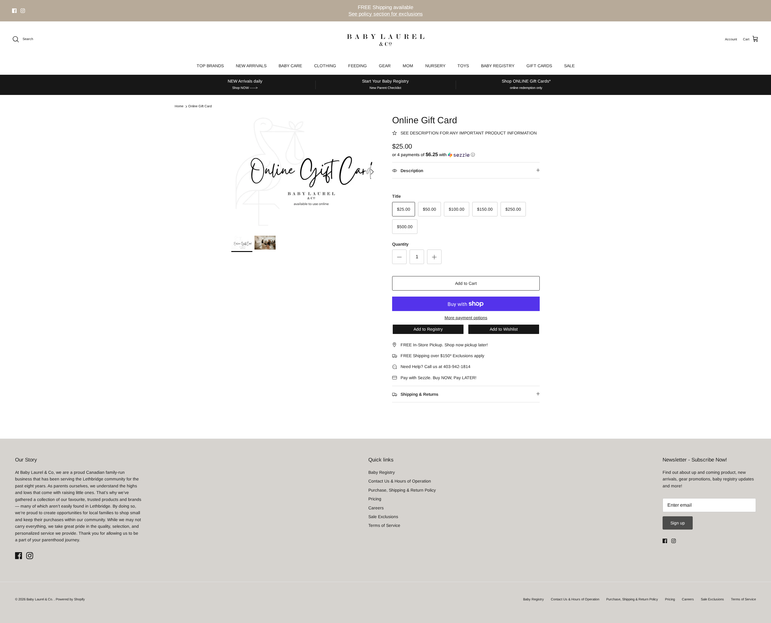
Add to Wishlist (504, 329)
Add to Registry (428, 329)
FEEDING (357, 65)
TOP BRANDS (210, 65)
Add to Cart (466, 283)
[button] (433, 155)
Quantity (400, 244)
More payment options (466, 317)
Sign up (677, 523)
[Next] (372, 171)
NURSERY (435, 65)
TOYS (463, 65)
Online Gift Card (200, 106)
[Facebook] (14, 10)
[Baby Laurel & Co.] (385, 39)
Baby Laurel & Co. (40, 599)
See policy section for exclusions (385, 14)
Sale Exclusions (383, 516)
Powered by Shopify (70, 599)
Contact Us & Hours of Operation (399, 481)
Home (179, 106)
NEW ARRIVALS (251, 65)
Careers (376, 507)
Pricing (374, 498)
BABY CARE (290, 65)
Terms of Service (384, 525)
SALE (569, 65)
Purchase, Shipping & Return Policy (402, 490)
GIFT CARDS (539, 65)
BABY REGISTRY (497, 65)
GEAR (385, 65)
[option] (305, 172)
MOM (408, 65)
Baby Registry (381, 472)
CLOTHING (325, 65)
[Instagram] (22, 10)
